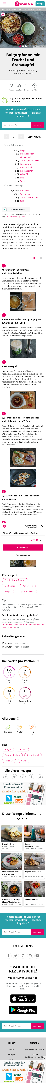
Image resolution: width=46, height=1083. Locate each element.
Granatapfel (25, 157)
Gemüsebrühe (26, 164)
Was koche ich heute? (34, 1050)
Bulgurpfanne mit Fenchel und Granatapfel (32, 9)
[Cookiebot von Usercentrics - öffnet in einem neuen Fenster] (27, 526)
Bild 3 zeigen (26, 46)
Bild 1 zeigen (20, 46)
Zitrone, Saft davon (29, 197)
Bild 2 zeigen (23, 46)
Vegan (13, 9)
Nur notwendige (23, 555)
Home (11, 1050)
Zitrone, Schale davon (30, 160)
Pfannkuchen (8, 844)
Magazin (11, 1059)
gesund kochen (12, 755)
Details (34, 540)
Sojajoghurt (25, 194)
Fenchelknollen (27, 154)
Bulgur (23, 150)
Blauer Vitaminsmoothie (32, 845)
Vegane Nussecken (33, 872)
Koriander (24, 190)
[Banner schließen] (42, 526)
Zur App (40, 4)
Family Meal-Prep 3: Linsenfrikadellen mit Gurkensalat (11, 900)
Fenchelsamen (26, 171)
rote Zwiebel (26, 167)
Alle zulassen (23, 547)
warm (24, 761)
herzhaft (9, 761)
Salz (22, 178)
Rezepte (5, 9)
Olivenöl (24, 174)
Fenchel (22, 749)
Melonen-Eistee (31, 899)
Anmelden (37, 125)
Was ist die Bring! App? (15, 217)
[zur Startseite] (24, 3)
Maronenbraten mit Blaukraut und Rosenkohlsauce (10, 873)
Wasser (23, 181)
